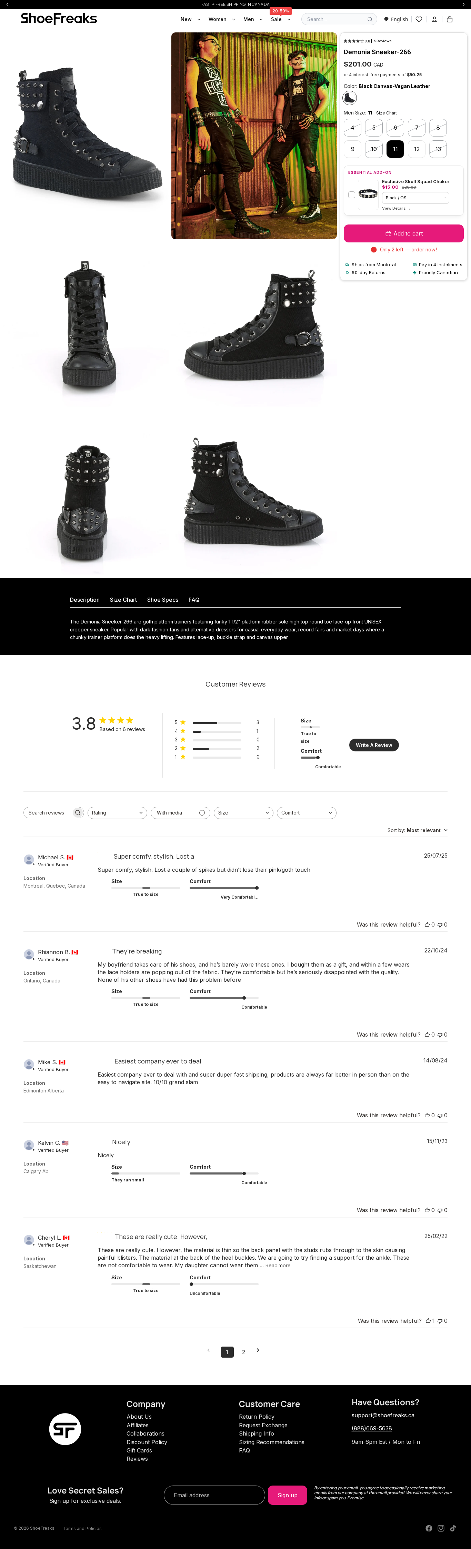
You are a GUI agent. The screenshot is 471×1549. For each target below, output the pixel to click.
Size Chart (386, 113)
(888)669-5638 (372, 1428)
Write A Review (374, 745)
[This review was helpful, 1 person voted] (428, 1320)
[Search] (370, 19)
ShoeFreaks (42, 1528)
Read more (278, 1265)
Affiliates (138, 1425)
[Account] (434, 19)
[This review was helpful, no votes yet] (427, 924)
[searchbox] (47, 812)
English (399, 19)
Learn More (396, 208)
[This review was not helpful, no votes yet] (440, 924)
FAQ (244, 1450)
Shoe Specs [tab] (162, 599)
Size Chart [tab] (123, 599)
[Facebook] (429, 1528)
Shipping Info (256, 1433)
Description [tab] (85, 599)
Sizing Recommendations (271, 1442)
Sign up (288, 1495)
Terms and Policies (82, 1528)
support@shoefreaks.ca (383, 1415)
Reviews (137, 1458)
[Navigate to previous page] (210, 1350)
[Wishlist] (419, 19)
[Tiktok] (453, 1528)
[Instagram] (441, 1528)
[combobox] (396, 19)
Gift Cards (139, 1450)
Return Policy (256, 1416)
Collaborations (145, 1433)
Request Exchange (263, 1425)
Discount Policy (147, 1442)
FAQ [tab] (194, 599)
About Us (139, 1416)
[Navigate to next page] (260, 1350)
